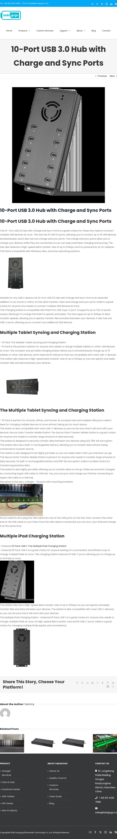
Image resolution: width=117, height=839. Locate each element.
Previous (102, 76)
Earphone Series (11, 789)
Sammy (29, 704)
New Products (9, 810)
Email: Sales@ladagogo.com (36, 3)
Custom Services (54, 787)
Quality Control (57, 778)
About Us (54, 771)
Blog (51, 803)
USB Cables (8, 796)
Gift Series (7, 803)
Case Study (55, 796)
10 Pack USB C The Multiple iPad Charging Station (39, 546)
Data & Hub (8, 782)
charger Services (6, 773)
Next (112, 76)
